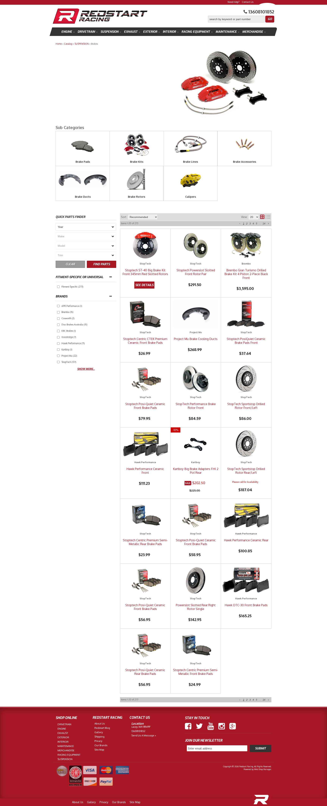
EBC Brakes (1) (69, 330)
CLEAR (70, 264)
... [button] (260, 224)
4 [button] (253, 224)
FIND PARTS (101, 264)
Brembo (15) (67, 312)
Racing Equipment (195, 32)
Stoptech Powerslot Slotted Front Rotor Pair (196, 272)
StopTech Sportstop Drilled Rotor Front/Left (246, 406)
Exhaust (131, 32)
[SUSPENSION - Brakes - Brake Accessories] (244, 157)
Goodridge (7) (69, 337)
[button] (241, 19)
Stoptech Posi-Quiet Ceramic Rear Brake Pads (145, 672)
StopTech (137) (69, 362)
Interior (169, 32)
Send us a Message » (143, 735)
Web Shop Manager (262, 769)
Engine (66, 32)
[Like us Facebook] (188, 726)
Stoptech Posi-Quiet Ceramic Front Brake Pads (145, 406)
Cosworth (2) (68, 318)
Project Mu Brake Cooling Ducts (195, 339)
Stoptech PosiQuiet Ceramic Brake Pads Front (246, 341)
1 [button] (243, 224)
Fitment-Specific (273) (72, 286)
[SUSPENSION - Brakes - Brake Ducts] (82, 192)
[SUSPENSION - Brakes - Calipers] (190, 192)
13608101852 (138, 731)
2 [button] (247, 224)
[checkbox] (58, 287)
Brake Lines (190, 161)
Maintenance (226, 32)
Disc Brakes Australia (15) (74, 324)
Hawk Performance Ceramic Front (145, 471)
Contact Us (247, 2)
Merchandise (252, 32)
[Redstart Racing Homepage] (100, 17)
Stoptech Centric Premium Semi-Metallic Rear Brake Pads (145, 542)
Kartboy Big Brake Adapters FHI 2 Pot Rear (195, 471)
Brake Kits (136, 161)
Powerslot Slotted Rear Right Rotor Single (196, 607)
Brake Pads (83, 161)
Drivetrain (86, 32)
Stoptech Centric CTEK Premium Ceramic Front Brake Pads (145, 341)
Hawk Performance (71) (73, 343)
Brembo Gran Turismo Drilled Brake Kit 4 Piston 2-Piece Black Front (246, 274)
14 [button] (264, 224)
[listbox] (86, 227)
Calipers (190, 196)
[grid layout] (262, 217)
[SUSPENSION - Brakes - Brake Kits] (136, 157)
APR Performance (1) (72, 306)
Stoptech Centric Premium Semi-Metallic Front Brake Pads (195, 672)
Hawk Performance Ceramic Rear (246, 540)
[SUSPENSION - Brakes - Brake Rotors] (136, 192)
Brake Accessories (244, 161)
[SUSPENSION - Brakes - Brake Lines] (190, 157)
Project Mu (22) (69, 355)
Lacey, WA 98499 (140, 726)
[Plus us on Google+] (232, 726)
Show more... (86, 368)
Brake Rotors (136, 196)
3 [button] (250, 224)
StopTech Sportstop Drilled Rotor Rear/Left (246, 471)
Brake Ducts (83, 196)
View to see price (144, 285)
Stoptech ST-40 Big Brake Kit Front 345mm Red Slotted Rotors (145, 272)
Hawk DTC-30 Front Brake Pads (246, 605)
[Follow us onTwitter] (199, 726)
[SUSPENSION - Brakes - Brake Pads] (82, 157)
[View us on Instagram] (221, 726)
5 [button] (256, 224)
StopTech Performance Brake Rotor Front (196, 406)
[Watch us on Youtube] (210, 726)
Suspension (109, 32)
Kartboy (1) (67, 349)
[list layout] (267, 217)
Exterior (150, 32)
